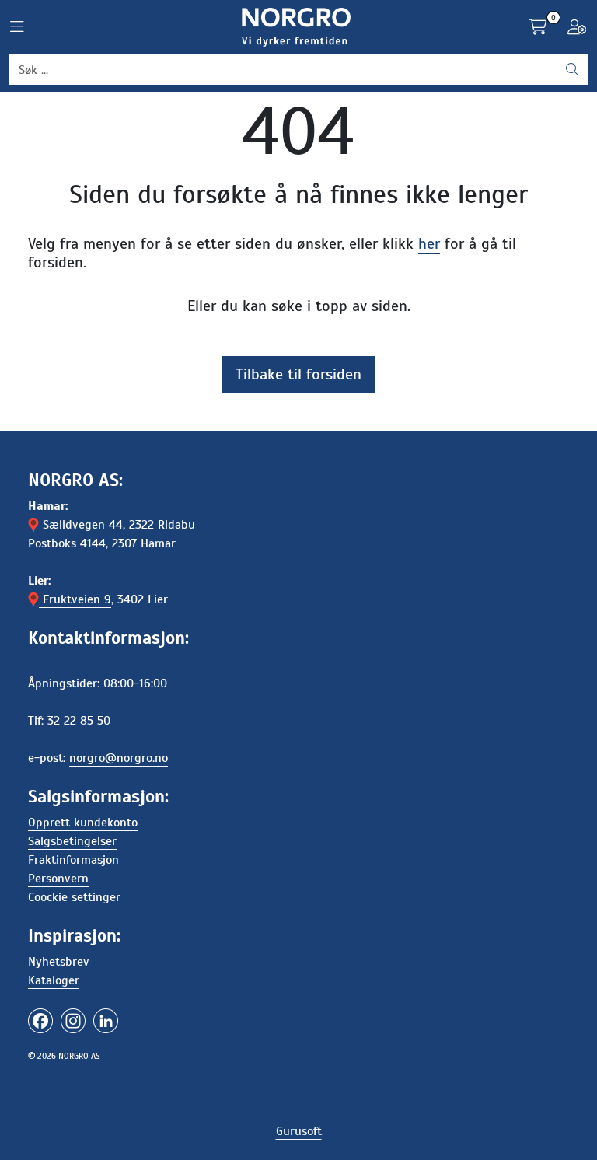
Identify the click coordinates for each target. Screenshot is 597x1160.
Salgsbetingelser (72, 841)
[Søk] (572, 70)
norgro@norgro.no (118, 758)
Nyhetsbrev (58, 962)
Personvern (58, 878)
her (429, 243)
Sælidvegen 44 (81, 525)
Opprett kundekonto (83, 822)
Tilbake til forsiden (298, 374)
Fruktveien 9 (75, 599)
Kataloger (53, 980)
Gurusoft (299, 1131)
